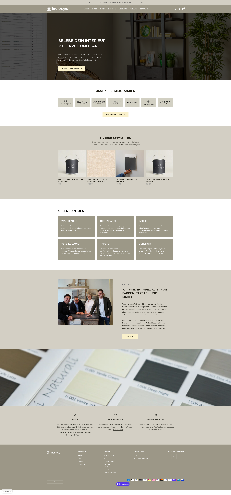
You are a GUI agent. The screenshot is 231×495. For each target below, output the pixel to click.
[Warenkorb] (183, 9)
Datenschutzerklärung (141, 458)
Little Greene (108, 470)
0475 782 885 (118, 430)
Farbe (94, 9)
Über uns (133, 9)
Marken (86, 9)
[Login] (179, 9)
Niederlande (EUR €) (54, 482)
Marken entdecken (115, 115)
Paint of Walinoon (110, 473)
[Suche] (175, 9)
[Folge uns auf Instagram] (174, 456)
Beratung (144, 9)
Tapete (102, 9)
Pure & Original (109, 455)
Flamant (107, 464)
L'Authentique (109, 461)
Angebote (123, 9)
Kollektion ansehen (72, 68)
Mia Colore (107, 467)
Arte (105, 458)
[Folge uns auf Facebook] (169, 456)
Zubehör (112, 9)
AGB (135, 455)
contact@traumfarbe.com (108, 427)
